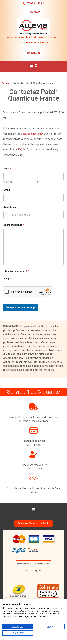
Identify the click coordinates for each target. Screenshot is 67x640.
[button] (32, 66)
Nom (37, 182)
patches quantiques (32, 133)
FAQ (19, 149)
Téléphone (10, 207)
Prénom (7, 182)
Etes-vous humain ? (16, 271)
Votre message (13, 224)
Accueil (6, 83)
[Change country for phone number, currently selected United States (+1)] (7, 214)
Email (7, 189)
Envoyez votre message (21, 307)
